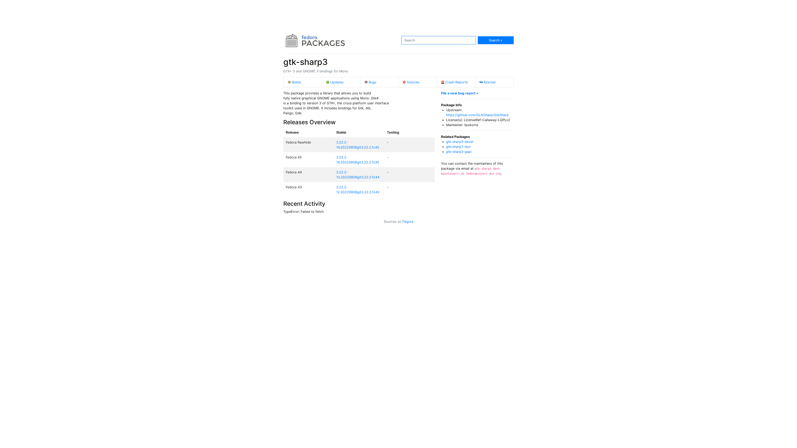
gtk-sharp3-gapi (459, 152)
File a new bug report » (459, 93)
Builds (296, 82)
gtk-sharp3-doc (458, 147)
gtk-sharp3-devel (459, 142)
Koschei (490, 82)
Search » (495, 40)
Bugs (372, 82)
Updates (336, 82)
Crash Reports (456, 82)
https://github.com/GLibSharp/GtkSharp (477, 115)
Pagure (407, 221)
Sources (413, 82)
